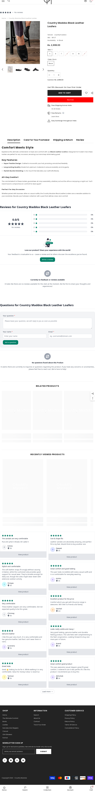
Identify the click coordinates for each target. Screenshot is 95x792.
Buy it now (70, 100)
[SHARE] (91, 93)
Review (80, 139)
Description (13, 139)
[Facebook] (5, 760)
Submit (43, 751)
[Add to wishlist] (86, 93)
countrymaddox (60, 35)
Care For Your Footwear (37, 139)
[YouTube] (23, 760)
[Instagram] (11, 760)
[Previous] (2, 69)
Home (4, 18)
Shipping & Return (63, 139)
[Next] (43, 69)
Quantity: (51, 71)
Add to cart (64, 93)
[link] (16, 437)
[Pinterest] (17, 760)
